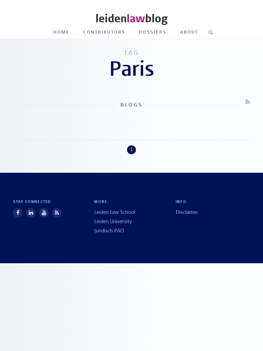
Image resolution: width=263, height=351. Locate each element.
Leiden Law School (114, 212)
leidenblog (131, 18)
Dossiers (152, 32)
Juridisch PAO (109, 231)
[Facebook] (18, 213)
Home (61, 32)
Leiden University (113, 222)
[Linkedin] (31, 213)
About (189, 32)
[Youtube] (44, 213)
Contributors (104, 32)
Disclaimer (187, 212)
